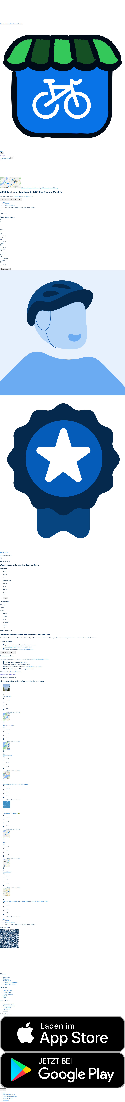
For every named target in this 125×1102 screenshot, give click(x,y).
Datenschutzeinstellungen (10, 1096)
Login (3, 155)
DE (3, 153)
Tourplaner (6, 979)
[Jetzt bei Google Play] (62, 1070)
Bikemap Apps (7, 980)
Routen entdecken (10, 205)
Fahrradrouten (7, 992)
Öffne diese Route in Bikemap (8, 652)
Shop (4, 997)
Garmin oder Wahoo (27, 649)
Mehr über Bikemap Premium (40, 659)
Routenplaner (9, 24)
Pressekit (5, 1011)
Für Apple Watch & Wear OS (10, 982)
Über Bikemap (7, 1007)
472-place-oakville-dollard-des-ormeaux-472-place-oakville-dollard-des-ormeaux (25, 901)
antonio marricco (4, 552)
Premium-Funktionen (15, 672)
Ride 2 (4, 842)
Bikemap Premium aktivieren (8, 674)
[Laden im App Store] (62, 1034)
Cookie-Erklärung (8, 1098)
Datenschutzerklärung (9, 1094)
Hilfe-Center (6, 1009)
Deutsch (4, 1090)
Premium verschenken (9, 1006)
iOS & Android (23, 662)
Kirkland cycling (7, 755)
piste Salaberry (7, 872)
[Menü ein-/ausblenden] (11, 158)
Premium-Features (18, 24)
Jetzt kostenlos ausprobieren (34, 666)
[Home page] (62, 11)
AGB (4, 1093)
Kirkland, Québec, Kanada (21, 196)
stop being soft (7, 696)
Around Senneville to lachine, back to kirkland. (15, 784)
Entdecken (3, 24)
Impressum (6, 1100)
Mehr (6, 598)
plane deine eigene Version (17, 647)
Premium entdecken (8, 1004)
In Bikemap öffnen (6, 269)
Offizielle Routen (7, 990)
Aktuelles (5, 996)
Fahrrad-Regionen (8, 994)
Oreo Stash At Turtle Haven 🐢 (11, 813)
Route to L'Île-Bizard (8, 725)
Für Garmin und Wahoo (9, 984)
